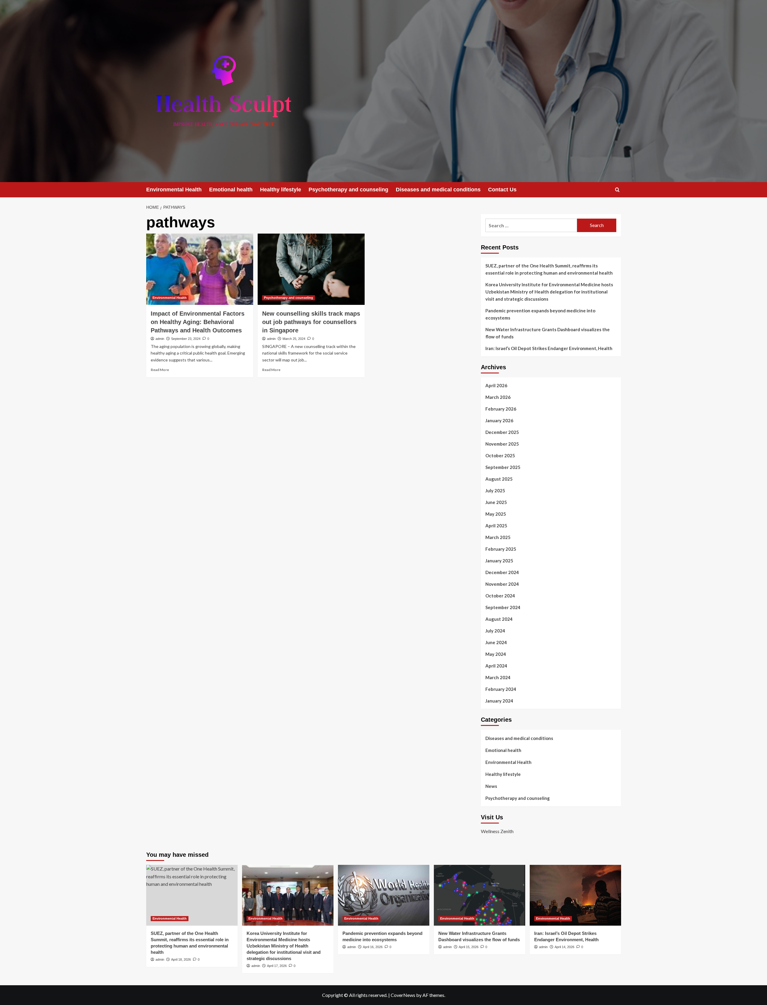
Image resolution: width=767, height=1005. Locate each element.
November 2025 (502, 444)
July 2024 (495, 630)
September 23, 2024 (185, 338)
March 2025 (498, 537)
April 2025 (496, 525)
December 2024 (502, 572)
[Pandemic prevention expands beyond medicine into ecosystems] (383, 895)
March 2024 (498, 677)
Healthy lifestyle (280, 190)
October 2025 (500, 455)
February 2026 (500, 408)
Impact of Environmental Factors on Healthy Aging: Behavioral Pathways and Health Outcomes (197, 322)
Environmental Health (174, 190)
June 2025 (496, 502)
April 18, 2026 (181, 959)
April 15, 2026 (468, 947)
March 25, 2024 (294, 338)
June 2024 (496, 642)
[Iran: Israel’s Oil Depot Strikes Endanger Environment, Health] (575, 895)
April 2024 (496, 665)
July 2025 (495, 490)
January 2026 (499, 420)
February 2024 (500, 689)
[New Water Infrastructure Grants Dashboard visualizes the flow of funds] (479, 895)
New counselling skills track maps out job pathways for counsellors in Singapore (311, 322)
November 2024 (502, 584)
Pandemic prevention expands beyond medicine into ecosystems (540, 314)
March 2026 (498, 397)
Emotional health (231, 190)
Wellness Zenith (497, 831)
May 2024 (495, 654)
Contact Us (502, 190)
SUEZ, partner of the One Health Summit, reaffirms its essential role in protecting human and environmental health (549, 269)
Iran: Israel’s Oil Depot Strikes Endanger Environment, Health (548, 348)
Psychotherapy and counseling (348, 190)
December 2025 (502, 432)
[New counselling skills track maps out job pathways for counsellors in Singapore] (311, 269)
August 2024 (499, 619)
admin (159, 338)
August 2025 (499, 479)
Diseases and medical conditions (438, 190)
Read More (160, 369)
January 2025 (499, 560)
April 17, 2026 (277, 966)
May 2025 (495, 514)
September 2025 (502, 467)
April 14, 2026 (564, 947)
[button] (617, 189)
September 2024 (502, 607)
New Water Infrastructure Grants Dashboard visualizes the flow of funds (547, 333)
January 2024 (499, 700)
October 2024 (500, 595)
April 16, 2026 (373, 947)
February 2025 (500, 549)
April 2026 (496, 385)
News (491, 786)
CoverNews (403, 995)
